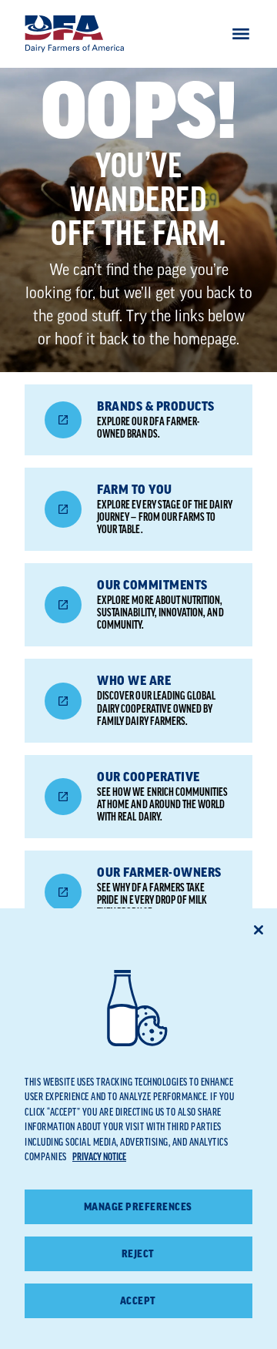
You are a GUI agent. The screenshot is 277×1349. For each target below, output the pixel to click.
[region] (138, 1128)
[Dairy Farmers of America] (75, 33)
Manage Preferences (138, 1207)
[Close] (258, 930)
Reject (138, 1254)
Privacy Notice (99, 1157)
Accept (138, 1301)
